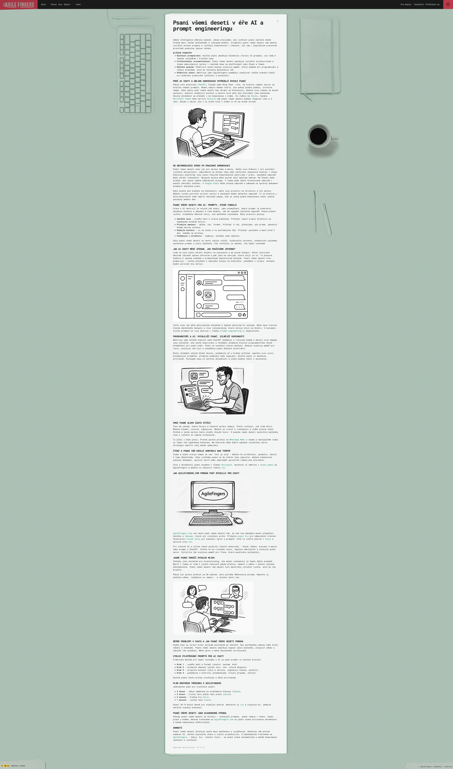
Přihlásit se (432, 4)
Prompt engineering (230, 331)
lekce (236, 691)
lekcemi (189, 536)
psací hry (243, 536)
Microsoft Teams (182, 98)
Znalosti (419, 4)
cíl (223, 467)
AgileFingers (180, 737)
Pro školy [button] (406, 4)
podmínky (438, 766)
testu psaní (266, 464)
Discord (211, 98)
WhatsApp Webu (237, 439)
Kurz (43, 4)
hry (206, 697)
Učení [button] (67, 4)
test (207, 700)
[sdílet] (2, 766)
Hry (60, 4)
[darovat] (7, 766)
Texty (54, 4)
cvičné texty (193, 539)
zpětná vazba (18, 765)
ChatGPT (202, 84)
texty (227, 694)
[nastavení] (448, 4)
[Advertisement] (319, 55)
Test (78, 4)
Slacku (254, 96)
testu (268, 539)
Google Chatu (212, 183)
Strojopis (226, 464)
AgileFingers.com (182, 533)
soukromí (448, 766)
